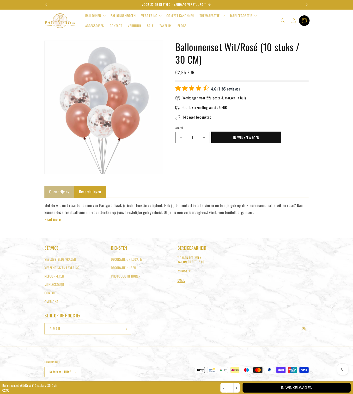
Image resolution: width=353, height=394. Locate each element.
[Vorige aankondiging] (46, 4)
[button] (95, 16)
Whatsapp (184, 270)
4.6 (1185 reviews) (225, 89)
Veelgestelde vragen (60, 259)
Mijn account (54, 284)
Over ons (51, 301)
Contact (50, 292)
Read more (52, 219)
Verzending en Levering (61, 267)
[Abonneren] (125, 328)
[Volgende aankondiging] (307, 4)
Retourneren (54, 276)
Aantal (179, 128)
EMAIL (181, 280)
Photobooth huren (125, 276)
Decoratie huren (123, 267)
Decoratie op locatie (126, 259)
